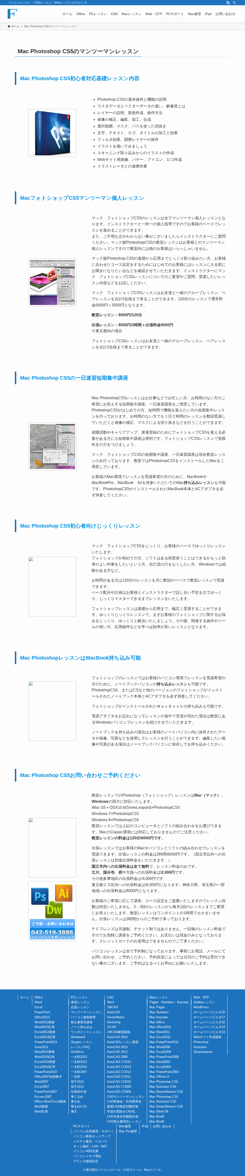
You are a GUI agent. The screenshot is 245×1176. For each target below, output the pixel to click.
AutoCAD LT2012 (119, 1072)
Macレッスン (158, 997)
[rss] (228, 2)
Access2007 (43, 1096)
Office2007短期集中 (48, 1076)
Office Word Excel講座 (50, 1101)
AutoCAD (113, 1012)
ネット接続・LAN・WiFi (90, 1146)
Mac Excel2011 (160, 1037)
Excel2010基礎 (44, 1062)
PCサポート (81, 1126)
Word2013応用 (44, 1027)
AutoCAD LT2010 (119, 1081)
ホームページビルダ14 (209, 1027)
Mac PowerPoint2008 (164, 1057)
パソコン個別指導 (83, 1017)
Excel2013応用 (44, 1037)
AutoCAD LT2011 (119, 1076)
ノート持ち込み (82, 1027)
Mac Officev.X (159, 1076)
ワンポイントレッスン (86, 1032)
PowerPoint (42, 1012)
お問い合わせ (162, 1126)
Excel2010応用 (44, 1067)
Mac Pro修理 (128, 1131)
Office (38, 997)
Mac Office (157, 1022)
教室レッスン (80, 1002)
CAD (110, 997)
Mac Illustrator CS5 (162, 1101)
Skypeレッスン (81, 1042)
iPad (145, 1126)
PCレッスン (79, 997)
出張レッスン (80, 1007)
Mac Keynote (158, 1017)
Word (38, 1002)
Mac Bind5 (156, 1116)
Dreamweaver (203, 1052)
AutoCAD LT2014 (119, 1062)
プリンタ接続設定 (85, 1161)
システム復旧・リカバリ (90, 1141)
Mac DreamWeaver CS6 (166, 1091)
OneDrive (77, 1052)
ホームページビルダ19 (209, 1012)
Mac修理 (125, 1126)
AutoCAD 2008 (117, 1057)
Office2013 (42, 1017)
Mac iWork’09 (158, 1111)
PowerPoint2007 (45, 1091)
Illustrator (200, 1047)
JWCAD (112, 1007)
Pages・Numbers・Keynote (169, 1002)
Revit (110, 1002)
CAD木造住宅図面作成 (122, 1116)
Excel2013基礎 (44, 1032)
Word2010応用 (44, 1057)
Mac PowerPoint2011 (163, 1042)
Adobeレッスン (204, 1002)
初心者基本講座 (82, 1022)
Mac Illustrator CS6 (162, 1086)
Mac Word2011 (159, 1032)
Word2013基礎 (44, 1022)
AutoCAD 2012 (117, 1052)
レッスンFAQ (80, 1047)
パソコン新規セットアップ (92, 1136)
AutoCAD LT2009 (119, 1086)
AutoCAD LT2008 (119, 1091)
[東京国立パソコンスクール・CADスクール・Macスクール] (12, 14)
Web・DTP (201, 997)
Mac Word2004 (159, 1062)
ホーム (24, 997)
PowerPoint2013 (45, 1042)
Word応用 (41, 1111)
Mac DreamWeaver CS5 (166, 1106)
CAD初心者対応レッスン (124, 1121)
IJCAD (111, 1027)
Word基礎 (41, 1106)
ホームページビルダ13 (209, 1032)
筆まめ (75, 1101)
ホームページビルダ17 (209, 1017)
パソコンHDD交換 (85, 1151)
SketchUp (114, 1022)
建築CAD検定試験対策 (122, 1106)
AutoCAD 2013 (117, 1047)
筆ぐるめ (77, 1096)
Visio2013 (41, 1047)
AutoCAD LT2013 (119, 1067)
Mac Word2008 (159, 1047)
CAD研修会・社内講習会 (124, 1101)
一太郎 (75, 1076)
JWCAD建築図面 (118, 1032)
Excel (38, 1007)
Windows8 (78, 1037)
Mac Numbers (159, 1012)
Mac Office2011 (160, 1027)
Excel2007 (41, 1086)
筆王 (74, 1111)
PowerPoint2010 (45, 1072)
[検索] (234, 2)
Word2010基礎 (44, 1052)
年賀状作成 (78, 1091)
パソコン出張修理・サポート (93, 1131)
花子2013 (77, 1081)
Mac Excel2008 (160, 1052)
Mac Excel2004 (160, 1067)
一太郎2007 (79, 1072)
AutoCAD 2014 (117, 1037)
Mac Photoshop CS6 (163, 1081)
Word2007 (41, 1081)
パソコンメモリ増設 (87, 1156)
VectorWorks (116, 1017)
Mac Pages (157, 1007)
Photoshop (201, 1042)
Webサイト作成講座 (208, 1037)
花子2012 (77, 1086)
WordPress (201, 1007)
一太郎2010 (79, 1067)
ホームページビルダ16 (209, 1022)
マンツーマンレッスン (86, 1012)
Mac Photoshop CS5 (163, 1096)
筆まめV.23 (78, 1106)
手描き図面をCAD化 (121, 1111)
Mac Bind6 (156, 1121)
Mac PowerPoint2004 (164, 1072)
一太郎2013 (79, 1057)
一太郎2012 (79, 1062)
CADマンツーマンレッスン (126, 1096)
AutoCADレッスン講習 (123, 1042)
